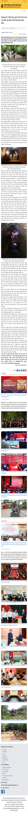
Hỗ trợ (4, 762)
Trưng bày (5, 756)
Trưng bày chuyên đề (7, 767)
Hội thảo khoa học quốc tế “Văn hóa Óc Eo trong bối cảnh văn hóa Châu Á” (13, 665)
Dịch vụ (4, 773)
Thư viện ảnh (5, 771)
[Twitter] (19, 370)
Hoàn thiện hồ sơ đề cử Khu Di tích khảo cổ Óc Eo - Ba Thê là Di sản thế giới (13, 702)
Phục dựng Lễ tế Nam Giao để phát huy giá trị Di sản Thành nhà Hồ (12, 602)
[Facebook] (17, 370)
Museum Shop (6, 780)
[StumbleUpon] (26, 370)
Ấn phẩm (4, 778)
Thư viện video (6, 769)
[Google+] (22, 370)
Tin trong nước (12, 28)
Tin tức (8, 28)
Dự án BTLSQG (5, 760)
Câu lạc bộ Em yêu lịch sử (8, 775)
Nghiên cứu (5, 758)
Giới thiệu (5, 751)
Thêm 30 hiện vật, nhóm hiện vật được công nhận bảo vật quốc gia (12, 517)
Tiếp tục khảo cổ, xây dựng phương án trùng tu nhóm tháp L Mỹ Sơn (12, 741)
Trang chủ (3, 28)
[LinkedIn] (24, 370)
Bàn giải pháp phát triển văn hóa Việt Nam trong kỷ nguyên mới (11, 428)
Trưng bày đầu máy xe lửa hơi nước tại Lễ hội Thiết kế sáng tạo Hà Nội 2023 (13, 720)
